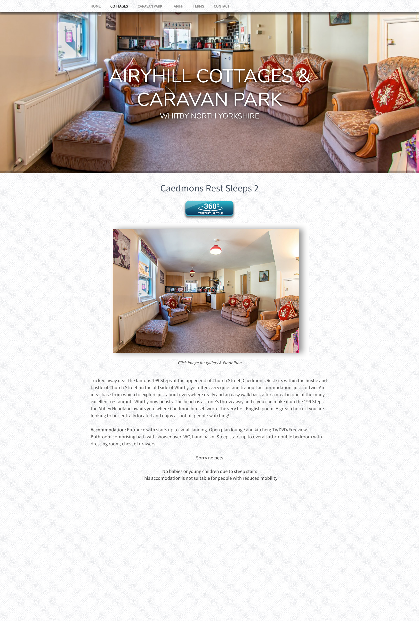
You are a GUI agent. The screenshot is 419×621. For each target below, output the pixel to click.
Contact (222, 6)
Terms (198, 6)
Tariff (177, 6)
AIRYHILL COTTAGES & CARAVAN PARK (209, 87)
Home (96, 6)
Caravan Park (150, 6)
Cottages (119, 6)
